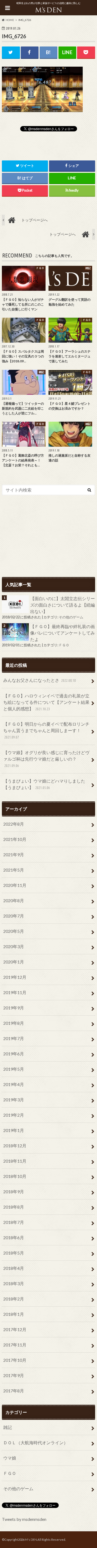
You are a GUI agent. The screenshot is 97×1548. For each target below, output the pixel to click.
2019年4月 (13, 1084)
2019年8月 (13, 1023)
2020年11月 (14, 885)
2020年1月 (13, 961)
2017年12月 (14, 1329)
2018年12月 (14, 1145)
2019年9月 (13, 1007)
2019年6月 (13, 1053)
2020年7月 (13, 915)
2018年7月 (13, 1222)
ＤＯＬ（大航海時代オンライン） (35, 1442)
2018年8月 (13, 1206)
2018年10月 (14, 1176)
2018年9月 (13, 1191)
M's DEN (31, 1539)
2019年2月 (13, 1114)
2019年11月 (14, 992)
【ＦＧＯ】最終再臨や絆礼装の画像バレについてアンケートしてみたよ (62, 633)
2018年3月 (13, 1283)
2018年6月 (13, 1237)
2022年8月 (13, 823)
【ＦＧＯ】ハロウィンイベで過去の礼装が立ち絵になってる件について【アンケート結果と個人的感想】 (46, 702)
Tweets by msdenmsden (24, 1519)
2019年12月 (14, 977)
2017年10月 (14, 1360)
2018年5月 (13, 1252)
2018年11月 (14, 1160)
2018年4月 (13, 1268)
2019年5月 (13, 1069)
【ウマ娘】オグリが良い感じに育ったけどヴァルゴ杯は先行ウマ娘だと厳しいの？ (46, 759)
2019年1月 (13, 1130)
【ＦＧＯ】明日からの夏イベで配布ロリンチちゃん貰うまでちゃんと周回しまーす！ (46, 730)
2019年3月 (13, 1099)
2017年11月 (14, 1344)
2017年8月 (13, 1390)
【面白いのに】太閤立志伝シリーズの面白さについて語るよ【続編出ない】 (62, 605)
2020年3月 (13, 946)
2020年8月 (13, 900)
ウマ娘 (9, 1457)
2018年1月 (13, 1314)
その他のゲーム (71, 617)
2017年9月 (13, 1375)
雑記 (7, 1427)
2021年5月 (13, 869)
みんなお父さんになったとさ (39, 680)
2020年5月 (13, 931)
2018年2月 (13, 1298)
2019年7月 (13, 1038)
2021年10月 (14, 839)
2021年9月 (13, 854)
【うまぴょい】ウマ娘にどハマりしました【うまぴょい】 (44, 784)
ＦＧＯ (64, 645)
